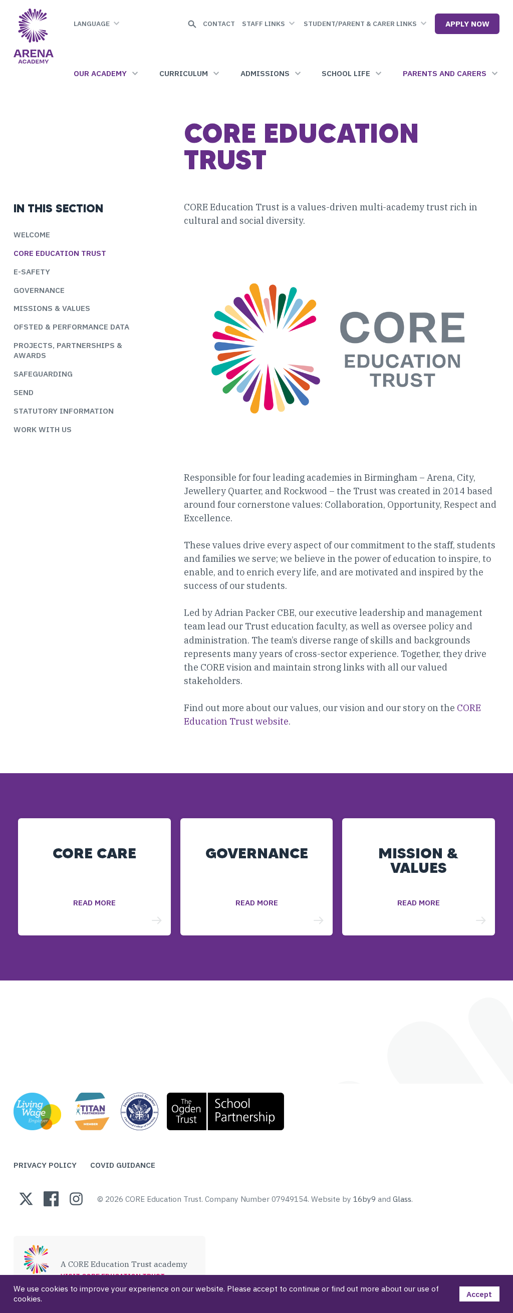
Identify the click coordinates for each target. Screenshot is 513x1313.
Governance (39, 290)
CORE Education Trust (60, 253)
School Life (346, 73)
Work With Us (43, 429)
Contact (219, 23)
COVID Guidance (122, 1165)
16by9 (364, 1199)
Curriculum (183, 73)
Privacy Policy (45, 1165)
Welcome (32, 234)
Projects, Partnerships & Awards (68, 350)
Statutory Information (64, 411)
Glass (402, 1199)
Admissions (265, 73)
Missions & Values (52, 308)
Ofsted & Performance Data (71, 326)
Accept (479, 1294)
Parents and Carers (444, 73)
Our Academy (100, 73)
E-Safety (32, 271)
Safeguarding (43, 374)
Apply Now (467, 24)
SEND (24, 392)
